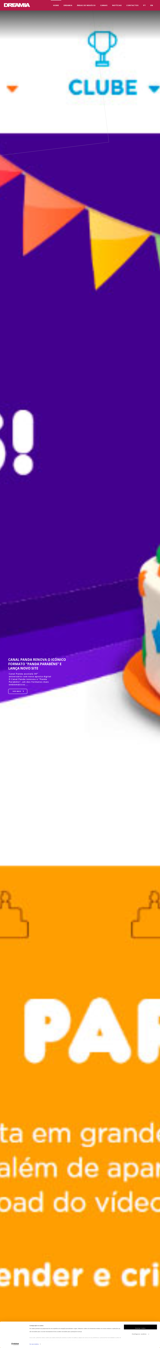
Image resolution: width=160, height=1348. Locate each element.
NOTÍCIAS (117, 5)
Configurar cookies (139, 1334)
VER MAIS (17, 691)
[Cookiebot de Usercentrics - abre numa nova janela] (15, 1344)
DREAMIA (68, 5)
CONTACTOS (132, 5)
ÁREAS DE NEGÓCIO (86, 5)
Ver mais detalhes (34, 1344)
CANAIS (104, 5)
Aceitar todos (140, 1328)
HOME (56, 5)
